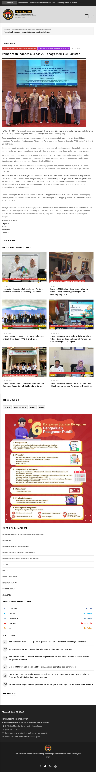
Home (6, 29)
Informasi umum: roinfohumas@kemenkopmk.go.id (26, 733)
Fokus (32, 407)
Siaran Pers (60, 328)
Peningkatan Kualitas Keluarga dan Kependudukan (31, 29)
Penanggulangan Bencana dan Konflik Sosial (53, 48)
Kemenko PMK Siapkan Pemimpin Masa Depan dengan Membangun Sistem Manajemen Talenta (51, 684)
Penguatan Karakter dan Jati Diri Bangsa (18, 552)
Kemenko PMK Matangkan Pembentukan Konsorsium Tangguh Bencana (40, 649)
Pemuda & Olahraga (10, 577)
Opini (41, 407)
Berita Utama (9, 44)
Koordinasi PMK (8, 589)
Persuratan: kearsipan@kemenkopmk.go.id (22, 736)
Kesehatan (6, 540)
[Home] (20, 14)
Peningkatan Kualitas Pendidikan (15, 546)
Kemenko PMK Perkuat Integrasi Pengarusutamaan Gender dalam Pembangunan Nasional (48, 642)
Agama (5, 565)
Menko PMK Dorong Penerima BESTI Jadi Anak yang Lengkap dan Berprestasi (42, 667)
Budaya (5, 571)
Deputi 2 (5, 223)
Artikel (7, 407)
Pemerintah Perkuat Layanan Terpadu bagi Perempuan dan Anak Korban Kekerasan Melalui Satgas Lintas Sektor (49, 658)
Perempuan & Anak (9, 583)
